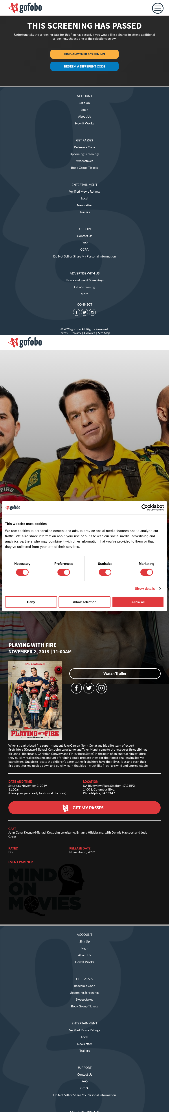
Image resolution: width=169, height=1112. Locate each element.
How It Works (84, 123)
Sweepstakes (84, 161)
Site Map (104, 333)
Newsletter (84, 205)
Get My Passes (88, 807)
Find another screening (84, 54)
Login (84, 109)
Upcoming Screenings (84, 154)
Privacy (76, 333)
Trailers (84, 212)
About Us (84, 116)
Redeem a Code (84, 147)
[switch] (63, 572)
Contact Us (84, 236)
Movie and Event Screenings (85, 280)
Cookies (89, 333)
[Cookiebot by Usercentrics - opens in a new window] (144, 507)
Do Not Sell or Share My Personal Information (84, 256)
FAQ (84, 242)
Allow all (138, 602)
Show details (145, 588)
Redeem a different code (84, 66)
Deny (31, 602)
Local (84, 198)
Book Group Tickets (84, 167)
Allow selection (84, 602)
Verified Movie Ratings (84, 191)
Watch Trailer (115, 673)
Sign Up (84, 103)
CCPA (84, 249)
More (84, 294)
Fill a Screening (84, 287)
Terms (63, 333)
